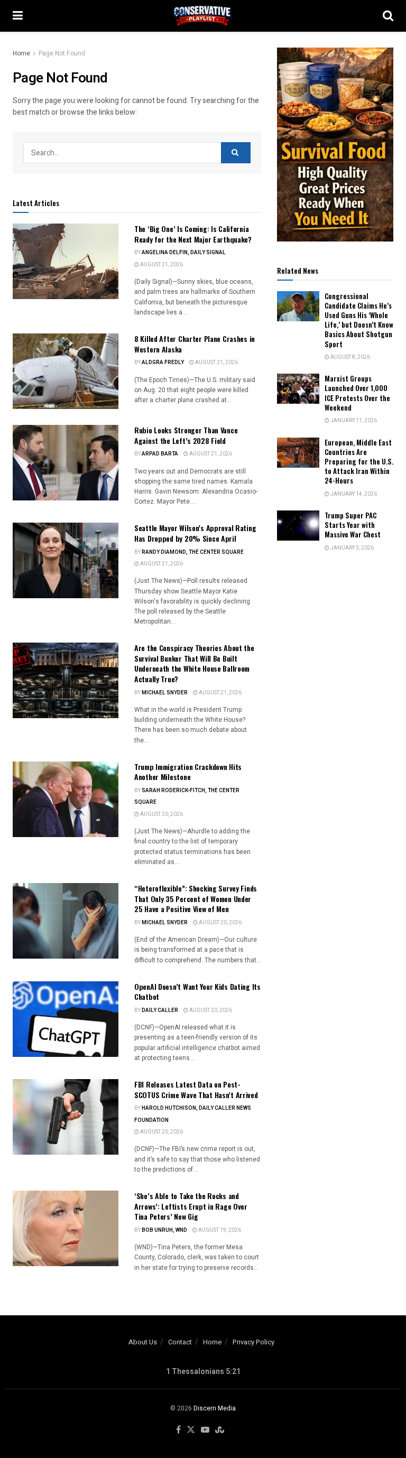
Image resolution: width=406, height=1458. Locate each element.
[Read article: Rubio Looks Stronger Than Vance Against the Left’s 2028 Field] (65, 462)
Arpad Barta (160, 454)
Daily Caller (160, 1010)
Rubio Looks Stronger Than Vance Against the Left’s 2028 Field (185, 435)
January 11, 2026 (353, 420)
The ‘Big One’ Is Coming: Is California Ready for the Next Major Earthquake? (193, 234)
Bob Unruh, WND (164, 1230)
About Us (142, 1342)
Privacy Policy (253, 1342)
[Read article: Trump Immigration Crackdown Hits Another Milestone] (65, 799)
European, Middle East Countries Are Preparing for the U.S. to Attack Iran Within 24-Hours (359, 461)
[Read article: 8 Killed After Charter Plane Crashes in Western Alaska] (65, 371)
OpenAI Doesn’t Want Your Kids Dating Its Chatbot (197, 991)
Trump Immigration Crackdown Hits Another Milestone (188, 772)
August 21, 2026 (161, 264)
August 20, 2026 (161, 814)
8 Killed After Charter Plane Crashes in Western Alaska (194, 344)
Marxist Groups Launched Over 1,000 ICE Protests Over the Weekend (357, 393)
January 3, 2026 (351, 548)
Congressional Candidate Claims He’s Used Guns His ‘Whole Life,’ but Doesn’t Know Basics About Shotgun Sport (359, 320)
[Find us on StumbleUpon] (219, 1430)
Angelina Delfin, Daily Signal (184, 252)
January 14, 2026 (353, 494)
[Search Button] (388, 16)
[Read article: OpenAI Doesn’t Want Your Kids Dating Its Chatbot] (65, 1019)
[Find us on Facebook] (178, 1430)
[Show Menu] (18, 16)
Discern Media (214, 1408)
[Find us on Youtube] (205, 1430)
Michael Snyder (165, 693)
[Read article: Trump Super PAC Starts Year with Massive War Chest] (298, 525)
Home (21, 53)
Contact (180, 1342)
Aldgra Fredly (163, 362)
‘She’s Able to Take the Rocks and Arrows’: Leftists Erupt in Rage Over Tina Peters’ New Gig (190, 1206)
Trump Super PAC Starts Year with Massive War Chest (353, 525)
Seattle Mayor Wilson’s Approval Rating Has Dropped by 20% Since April (195, 533)
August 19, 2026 (219, 1230)
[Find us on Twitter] (191, 1430)
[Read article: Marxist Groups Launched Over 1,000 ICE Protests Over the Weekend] (298, 389)
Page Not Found (62, 53)
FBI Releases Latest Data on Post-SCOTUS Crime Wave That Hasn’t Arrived (196, 1089)
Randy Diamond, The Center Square (193, 552)
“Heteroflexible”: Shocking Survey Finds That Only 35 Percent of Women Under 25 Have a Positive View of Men (195, 898)
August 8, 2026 (349, 357)
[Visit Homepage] (203, 15)
